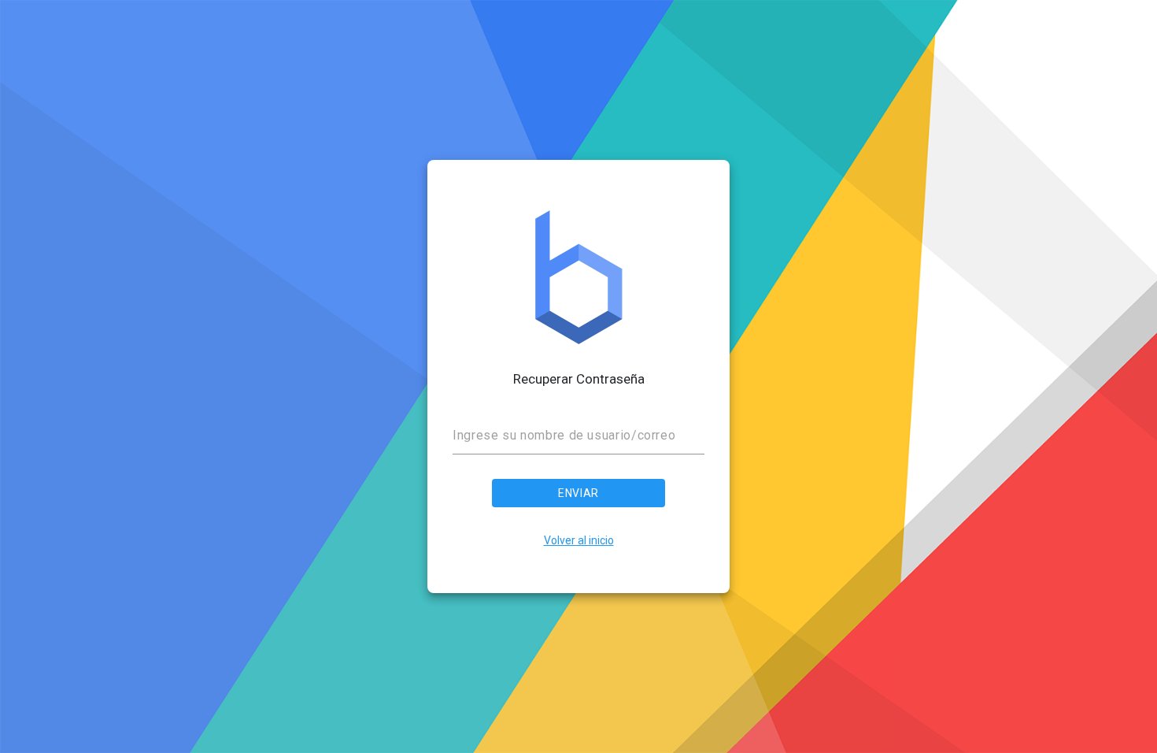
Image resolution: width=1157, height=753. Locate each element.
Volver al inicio (579, 540)
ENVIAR (578, 493)
